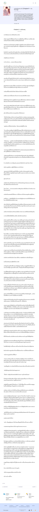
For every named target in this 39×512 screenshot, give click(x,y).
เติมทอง (33, 505)
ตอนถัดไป (34, 486)
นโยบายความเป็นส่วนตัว (12, 506)
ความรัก (3, 483)
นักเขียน (17, 505)
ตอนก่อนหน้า (20, 486)
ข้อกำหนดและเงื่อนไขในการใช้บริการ (24, 506)
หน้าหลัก (5, 505)
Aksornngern (6, 510)
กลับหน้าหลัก (5, 486)
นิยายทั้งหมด (11, 505)
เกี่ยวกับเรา (28, 505)
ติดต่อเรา (22, 505)
